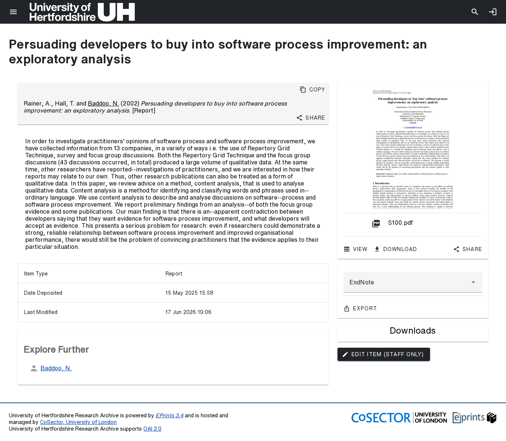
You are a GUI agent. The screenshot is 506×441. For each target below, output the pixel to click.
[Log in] (493, 12)
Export (365, 308)
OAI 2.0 (152, 428)
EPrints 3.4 (169, 415)
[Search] (475, 12)
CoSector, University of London (78, 422)
